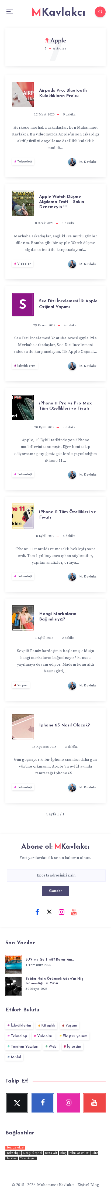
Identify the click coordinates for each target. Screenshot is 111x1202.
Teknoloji (24, 161)
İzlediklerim (26, 365)
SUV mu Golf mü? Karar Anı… (50, 959)
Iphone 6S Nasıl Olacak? (64, 725)
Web (52, 1047)
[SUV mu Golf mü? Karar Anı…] (13, 963)
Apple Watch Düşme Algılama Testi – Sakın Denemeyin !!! (61, 202)
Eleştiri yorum (75, 1036)
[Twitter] (49, 912)
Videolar (24, 263)
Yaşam (22, 685)
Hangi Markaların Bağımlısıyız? (57, 616)
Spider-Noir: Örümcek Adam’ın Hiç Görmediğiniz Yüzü (54, 981)
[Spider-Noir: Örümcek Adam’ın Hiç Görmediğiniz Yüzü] (13, 985)
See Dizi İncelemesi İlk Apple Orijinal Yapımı (68, 304)
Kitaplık (48, 1026)
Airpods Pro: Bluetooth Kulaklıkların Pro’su (63, 93)
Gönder (55, 891)
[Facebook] (37, 912)
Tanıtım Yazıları (25, 1047)
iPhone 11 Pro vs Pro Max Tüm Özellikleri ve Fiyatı (65, 406)
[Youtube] (74, 912)
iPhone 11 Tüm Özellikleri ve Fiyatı (67, 514)
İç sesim (74, 1047)
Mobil (16, 1057)
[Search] (100, 11)
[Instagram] (62, 912)
